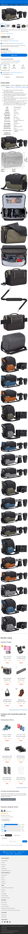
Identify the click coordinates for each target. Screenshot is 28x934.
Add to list (8, 77)
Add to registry (21, 77)
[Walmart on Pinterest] (10, 922)
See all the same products (21, 787)
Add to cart (14, 55)
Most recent (8, 835)
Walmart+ (3, 881)
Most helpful (4, 838)
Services (11, 4)
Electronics (12, 87)
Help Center (22, 852)
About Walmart (4, 860)
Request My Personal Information (8, 908)
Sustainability (4, 868)
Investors (3, 866)
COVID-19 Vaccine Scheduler (7, 887)
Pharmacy (3, 889)
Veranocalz (3, 1)
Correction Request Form (8, 799)
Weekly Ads (19, 853)
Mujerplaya (11, 1)
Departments (5, 4)
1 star (3, 830)
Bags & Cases (25, 87)
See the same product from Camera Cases (18, 709)
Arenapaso (16, 1)
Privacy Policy (4, 904)
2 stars (2, 829)
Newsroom (3, 864)
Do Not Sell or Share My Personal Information (10, 910)
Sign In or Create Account (10, 852)
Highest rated (17, 835)
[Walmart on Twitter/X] (5, 922)
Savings (16, 4)
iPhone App (3, 915)
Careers (3, 862)
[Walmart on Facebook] (2, 922)
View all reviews (5, 820)
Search (24, 841)
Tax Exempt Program (5, 897)
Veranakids (24, 1)
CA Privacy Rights (5, 906)
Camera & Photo (19, 87)
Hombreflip (20, 1)
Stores (2, 877)
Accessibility (4, 893)
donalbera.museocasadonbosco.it (17, 43)
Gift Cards (3, 883)
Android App (4, 916)
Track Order (10, 853)
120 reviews (10, 33)
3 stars (2, 827)
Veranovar (7, 1)
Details (11, 74)
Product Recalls (4, 895)
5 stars (2, 824)
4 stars (2, 826)
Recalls (2, 891)
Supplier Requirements (6, 870)
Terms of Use (4, 902)
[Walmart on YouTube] (7, 922)
